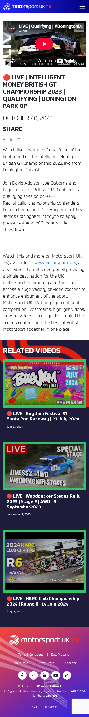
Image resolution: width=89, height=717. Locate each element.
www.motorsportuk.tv (55, 263)
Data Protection (61, 654)
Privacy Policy (47, 663)
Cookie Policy (21, 663)
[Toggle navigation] (82, 6)
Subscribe (70, 663)
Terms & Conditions (30, 654)
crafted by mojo (44, 707)
